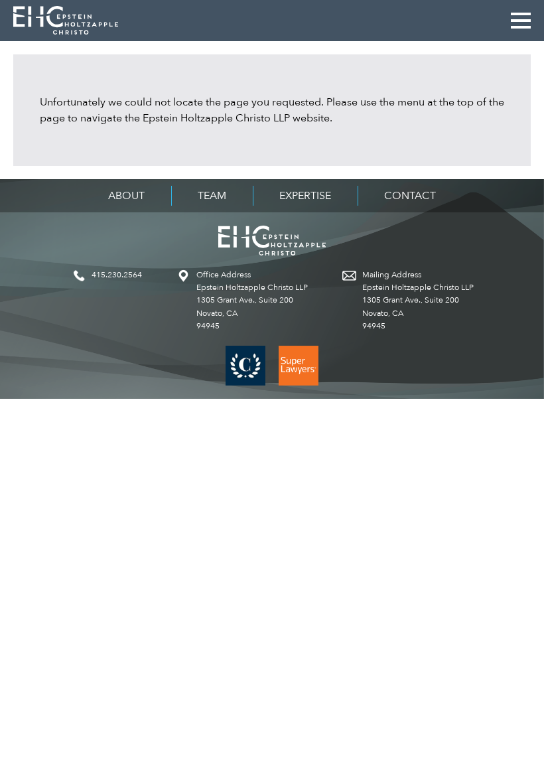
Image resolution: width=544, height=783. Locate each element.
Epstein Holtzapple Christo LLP (65, 20)
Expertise (305, 195)
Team (212, 195)
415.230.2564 (117, 274)
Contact (410, 195)
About (126, 195)
